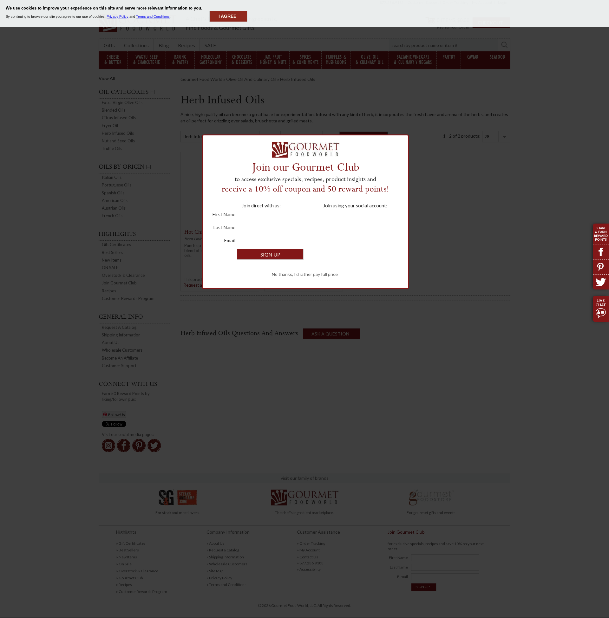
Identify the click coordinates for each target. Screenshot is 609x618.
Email (229, 240)
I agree (227, 16)
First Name (223, 214)
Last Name (224, 227)
